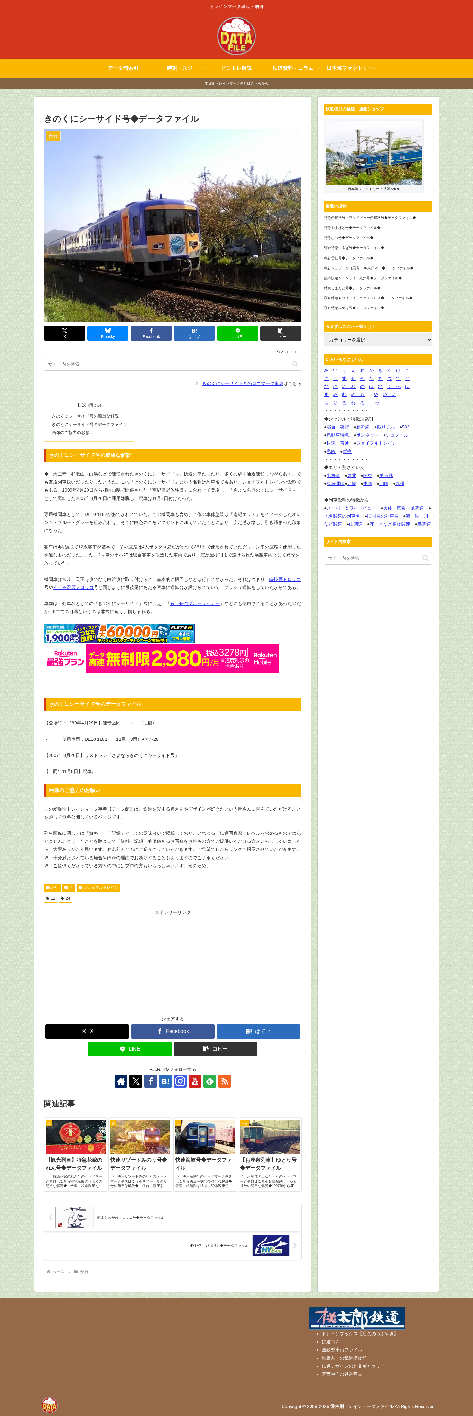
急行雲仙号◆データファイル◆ (349, 258)
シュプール (397, 434)
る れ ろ (353, 402)
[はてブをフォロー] (165, 1081)
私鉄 (331, 451)
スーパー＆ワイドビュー (351, 507)
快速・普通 (338, 443)
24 (68, 898)
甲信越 (386, 475)
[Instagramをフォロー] (180, 1081)
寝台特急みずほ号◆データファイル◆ (354, 308)
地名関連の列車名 (342, 516)
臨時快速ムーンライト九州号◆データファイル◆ (363, 278)
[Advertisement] (172, 961)
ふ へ (394, 386)
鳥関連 (424, 524)
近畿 (351, 483)
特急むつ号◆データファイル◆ (349, 238)
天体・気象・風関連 (403, 507)
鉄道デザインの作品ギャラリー (353, 1366)
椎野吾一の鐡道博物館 (344, 1358)
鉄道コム (331, 1341)
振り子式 (386, 426)
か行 (55, 887)
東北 (351, 475)
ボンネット (367, 434)
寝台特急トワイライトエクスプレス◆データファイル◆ (368, 298)
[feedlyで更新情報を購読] (209, 1081)
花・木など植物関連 (390, 524)
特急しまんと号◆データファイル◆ (352, 288)
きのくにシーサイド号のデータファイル (89, 424)
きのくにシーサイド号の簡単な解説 (85, 416)
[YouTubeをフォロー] (195, 1081)
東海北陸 (336, 483)
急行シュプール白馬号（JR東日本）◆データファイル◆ (368, 268)
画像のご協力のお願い (73, 432)
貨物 (347, 451)
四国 (383, 483)
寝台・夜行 (338, 426)
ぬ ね (349, 386)
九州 (399, 483)
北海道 (333, 475)
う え (349, 370)
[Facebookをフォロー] (150, 1081)
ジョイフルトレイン (101, 887)
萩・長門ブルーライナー (195, 603)
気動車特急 (338, 434)
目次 (82, 404)
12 (53, 898)
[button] (280, 333)
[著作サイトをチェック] (121, 1081)
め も (358, 394)
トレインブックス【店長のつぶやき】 (360, 1333)
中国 (367, 483)
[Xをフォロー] (135, 1081)
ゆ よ (389, 394)
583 (406, 426)
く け (394, 370)
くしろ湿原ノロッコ (73, 587)
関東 (367, 475)
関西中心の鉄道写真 (342, 1374)
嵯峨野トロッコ (285, 579)
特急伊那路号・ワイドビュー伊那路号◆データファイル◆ (370, 218)
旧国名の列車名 (383, 516)
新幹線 (363, 426)
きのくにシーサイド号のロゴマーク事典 (242, 383)
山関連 (356, 524)
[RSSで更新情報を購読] (224, 1081)
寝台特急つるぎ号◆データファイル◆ (354, 248)
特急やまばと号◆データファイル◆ (352, 228)
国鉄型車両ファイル (342, 1349)
